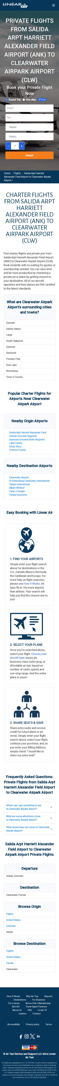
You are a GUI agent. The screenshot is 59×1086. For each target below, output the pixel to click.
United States (13, 920)
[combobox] (7, 108)
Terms (48, 1024)
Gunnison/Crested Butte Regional (26, 439)
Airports (48, 996)
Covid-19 (42, 1010)
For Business (38, 999)
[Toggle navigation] (54, 5)
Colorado (11, 925)
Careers (22, 1013)
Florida (9, 963)
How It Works (32, 583)
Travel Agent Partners (36, 1006)
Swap (43, 100)
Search (29, 155)
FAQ (30, 1010)
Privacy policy (32, 1024)
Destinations (20, 999)
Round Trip (15, 99)
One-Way (31, 99)
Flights (9, 913)
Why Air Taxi (32, 996)
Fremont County (17, 449)
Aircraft (16, 1006)
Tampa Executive (18, 494)
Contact (37, 1013)
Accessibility (13, 1024)
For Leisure (14, 1003)
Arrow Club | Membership (38, 1003)
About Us (17, 1010)
